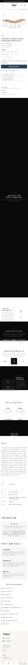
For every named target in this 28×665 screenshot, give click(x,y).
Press (4, 660)
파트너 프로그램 (6, 647)
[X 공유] (6, 70)
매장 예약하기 (3, 90)
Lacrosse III (9, 45)
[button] (2, 5)
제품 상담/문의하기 (14, 66)
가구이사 (4, 651)
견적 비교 (4, 649)
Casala (2, 35)
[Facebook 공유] (2, 70)
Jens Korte (8, 43)
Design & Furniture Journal (7, 658)
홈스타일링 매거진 (6, 657)
